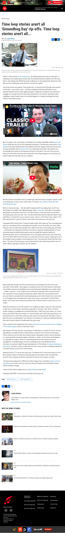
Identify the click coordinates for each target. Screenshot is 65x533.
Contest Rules (54, 500)
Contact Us (53, 508)
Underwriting (40, 508)
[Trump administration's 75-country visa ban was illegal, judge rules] (7, 478)
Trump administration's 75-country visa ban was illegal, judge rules (33, 478)
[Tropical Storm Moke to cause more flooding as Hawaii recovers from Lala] (7, 453)
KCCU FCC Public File (29, 504)
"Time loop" (41, 210)
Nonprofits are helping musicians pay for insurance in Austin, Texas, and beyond (37, 426)
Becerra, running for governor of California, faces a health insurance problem (36, 439)
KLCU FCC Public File (29, 508)
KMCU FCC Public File (42, 496)
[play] (4, 8)
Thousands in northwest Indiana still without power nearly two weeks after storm (37, 416)
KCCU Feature (6, 18)
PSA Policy (53, 496)
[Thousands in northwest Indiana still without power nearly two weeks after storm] (7, 416)
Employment (40, 504)
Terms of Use (53, 504)
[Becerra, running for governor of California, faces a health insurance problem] (7, 441)
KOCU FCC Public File (42, 500)
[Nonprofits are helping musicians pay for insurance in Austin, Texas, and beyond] (7, 429)
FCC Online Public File (29, 501)
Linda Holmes (11, 39)
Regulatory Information (27, 497)
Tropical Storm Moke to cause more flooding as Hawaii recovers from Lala (35, 453)
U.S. (15, 413)
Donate (58, 2)
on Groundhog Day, (23, 76)
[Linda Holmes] (5, 396)
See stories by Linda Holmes (21, 402)
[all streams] (62, 8)
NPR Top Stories (25, 379)
